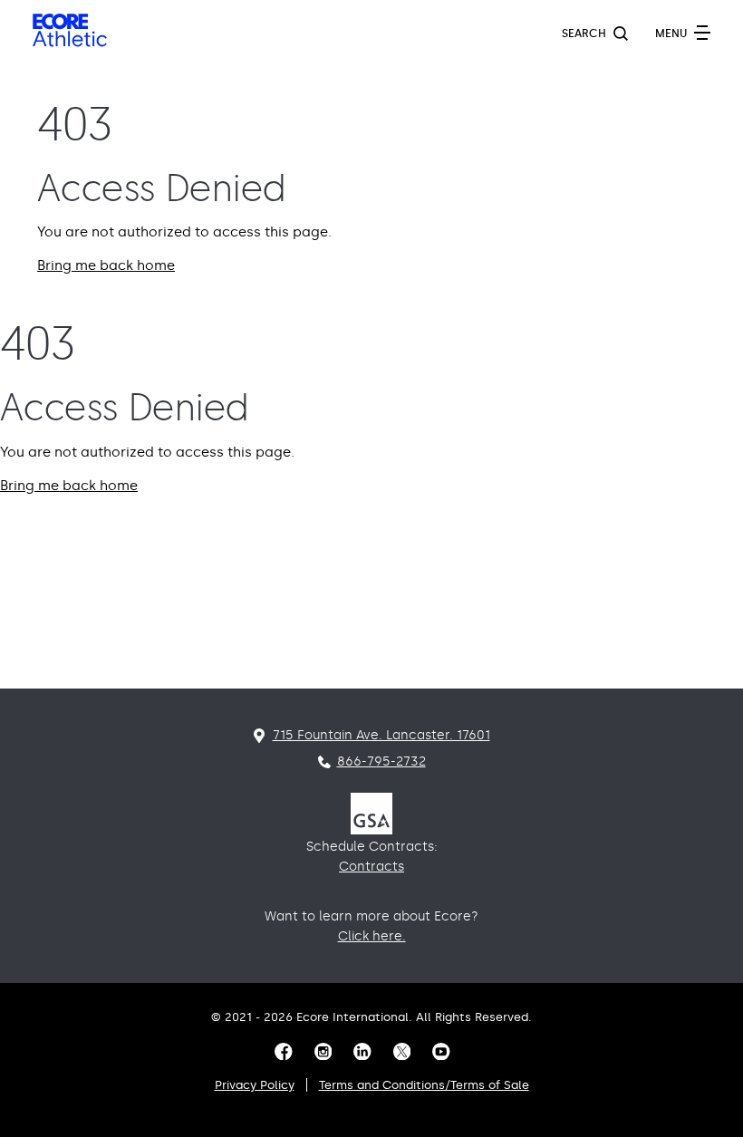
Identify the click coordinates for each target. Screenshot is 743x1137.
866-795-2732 (381, 761)
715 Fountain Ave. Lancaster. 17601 (381, 735)
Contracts (371, 866)
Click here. (372, 936)
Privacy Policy (254, 1085)
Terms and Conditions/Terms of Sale (424, 1085)
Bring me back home (106, 265)
